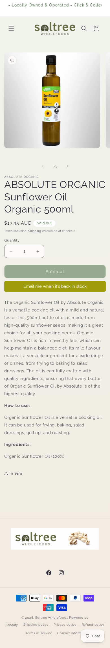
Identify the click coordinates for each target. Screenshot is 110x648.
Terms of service (38, 633)
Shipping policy (36, 625)
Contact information (73, 633)
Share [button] (16, 473)
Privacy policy (65, 625)
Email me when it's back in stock (55, 286)
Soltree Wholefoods (51, 618)
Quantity (11, 240)
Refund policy (93, 625)
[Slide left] (42, 166)
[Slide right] (67, 166)
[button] (11, 28)
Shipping (34, 231)
